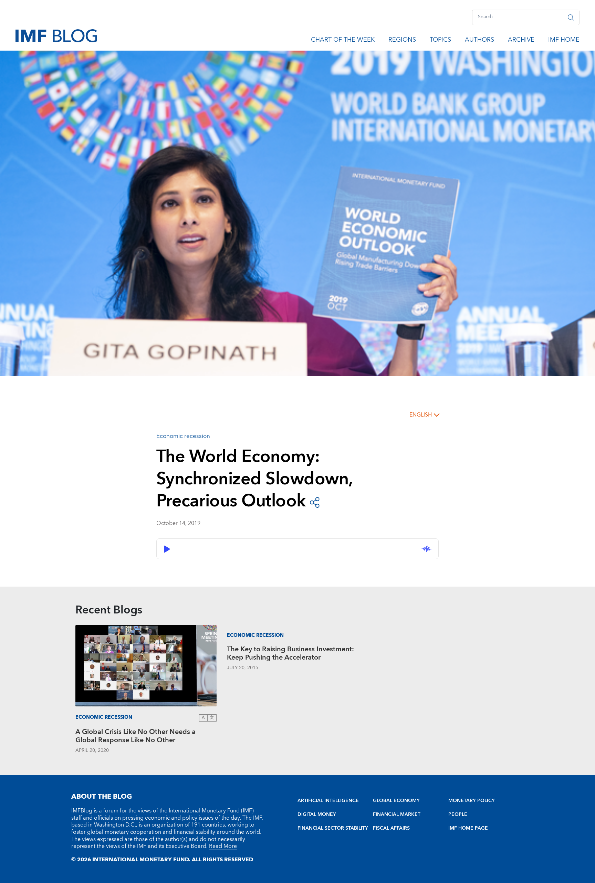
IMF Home (564, 41)
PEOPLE (457, 814)
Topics (440, 41)
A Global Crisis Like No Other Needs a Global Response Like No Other (135, 737)
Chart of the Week (343, 41)
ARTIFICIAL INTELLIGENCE (328, 800)
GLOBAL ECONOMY (396, 800)
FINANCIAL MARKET (396, 814)
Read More (223, 846)
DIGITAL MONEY (317, 814)
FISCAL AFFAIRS (391, 828)
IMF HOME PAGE (468, 828)
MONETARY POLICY (471, 800)
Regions (402, 41)
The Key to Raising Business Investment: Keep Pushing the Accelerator (290, 654)
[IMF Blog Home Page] (56, 35)
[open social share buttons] (315, 502)
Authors (479, 41)
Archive (521, 41)
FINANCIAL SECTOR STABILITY (333, 828)
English (420, 415)
